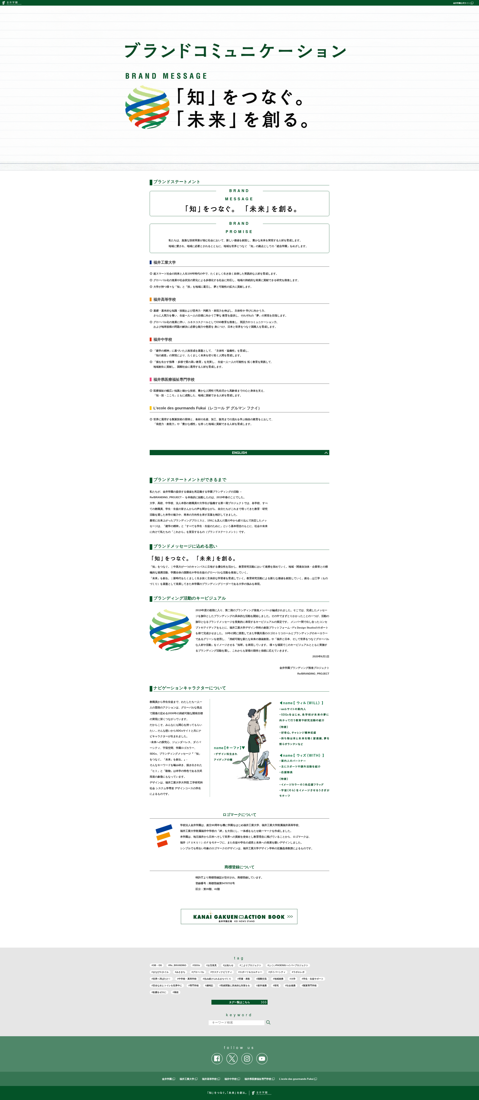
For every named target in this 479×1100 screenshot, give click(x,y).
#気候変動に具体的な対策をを (234, 985)
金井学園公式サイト (461, 3)
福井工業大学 (187, 1079)
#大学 (292, 979)
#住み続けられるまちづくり (217, 979)
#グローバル (198, 972)
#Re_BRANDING (177, 965)
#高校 (176, 992)
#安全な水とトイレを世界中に (167, 985)
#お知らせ (228, 965)
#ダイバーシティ (277, 972)
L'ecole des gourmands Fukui (296, 1079)
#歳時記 (209, 985)
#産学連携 (261, 985)
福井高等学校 (209, 1079)
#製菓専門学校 (309, 985)
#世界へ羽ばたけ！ (161, 979)
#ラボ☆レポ (298, 972)
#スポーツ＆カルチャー (250, 972)
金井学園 (167, 1079)
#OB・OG (157, 965)
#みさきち (180, 972)
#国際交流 (261, 979)
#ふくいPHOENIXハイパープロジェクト (288, 965)
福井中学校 (231, 1079)
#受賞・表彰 (243, 979)
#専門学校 (193, 985)
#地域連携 (278, 979)
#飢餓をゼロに (159, 992)
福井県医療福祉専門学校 (258, 1079)
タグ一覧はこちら (239, 1002)
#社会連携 (290, 985)
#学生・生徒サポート (312, 979)
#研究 (276, 985)
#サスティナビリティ (221, 972)
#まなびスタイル (160, 972)
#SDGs (196, 965)
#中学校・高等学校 (186, 979)
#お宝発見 (211, 965)
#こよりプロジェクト (250, 965)
